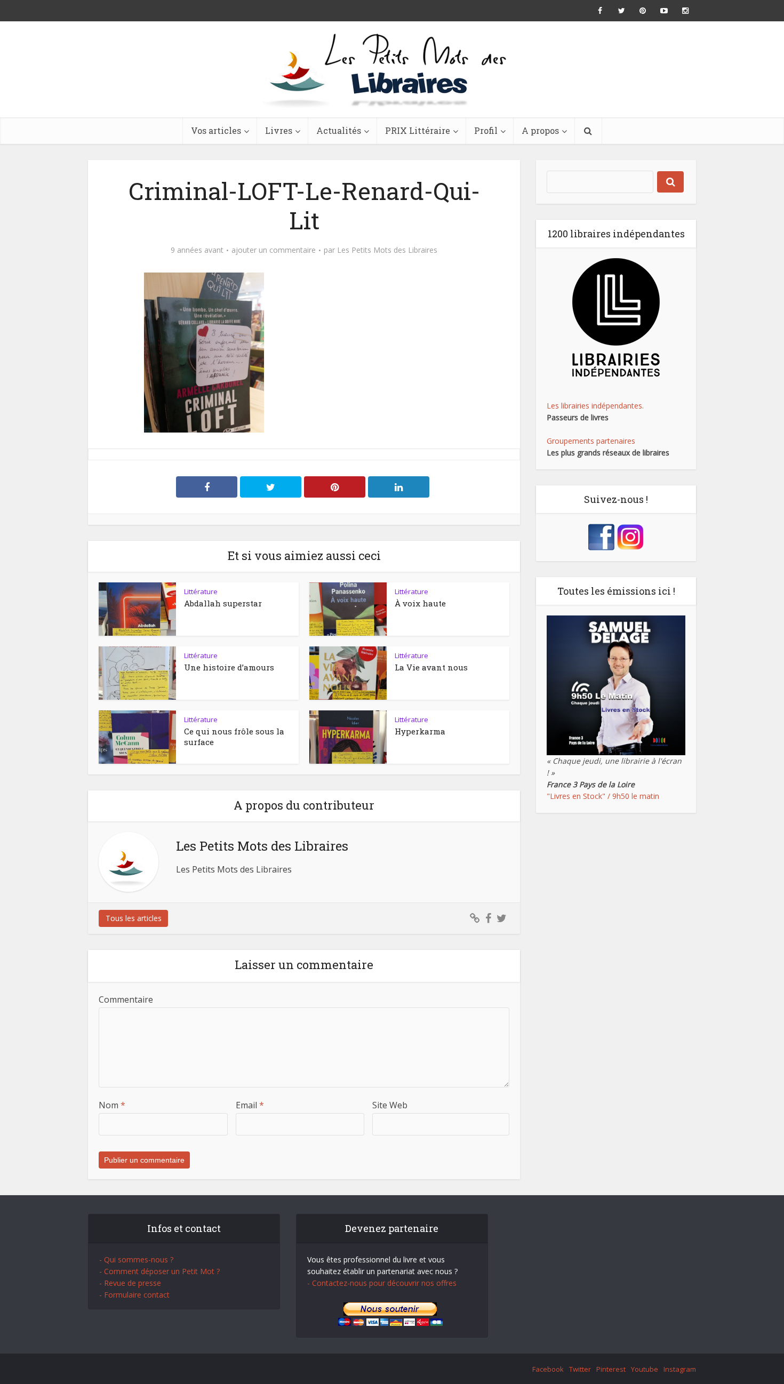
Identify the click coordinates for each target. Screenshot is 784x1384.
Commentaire (126, 999)
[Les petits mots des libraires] (392, 69)
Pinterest (611, 1369)
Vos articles (216, 130)
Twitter (580, 1369)
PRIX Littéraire (417, 130)
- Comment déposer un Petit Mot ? (159, 1271)
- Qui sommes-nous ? (136, 1259)
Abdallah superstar (223, 603)
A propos (540, 130)
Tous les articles (134, 918)
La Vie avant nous (431, 667)
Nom (112, 1105)
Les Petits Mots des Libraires (387, 250)
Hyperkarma (420, 731)
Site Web (389, 1105)
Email (250, 1105)
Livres (278, 130)
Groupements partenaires (591, 441)
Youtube (644, 1369)
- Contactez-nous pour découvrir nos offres (382, 1283)
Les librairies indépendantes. (595, 406)
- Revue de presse (130, 1283)
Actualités (338, 130)
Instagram (679, 1369)
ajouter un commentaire (273, 250)
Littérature (201, 591)
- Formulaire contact (134, 1295)
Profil (486, 130)
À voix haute (420, 603)
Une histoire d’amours (229, 667)
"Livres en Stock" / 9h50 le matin (603, 796)
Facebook (548, 1369)
